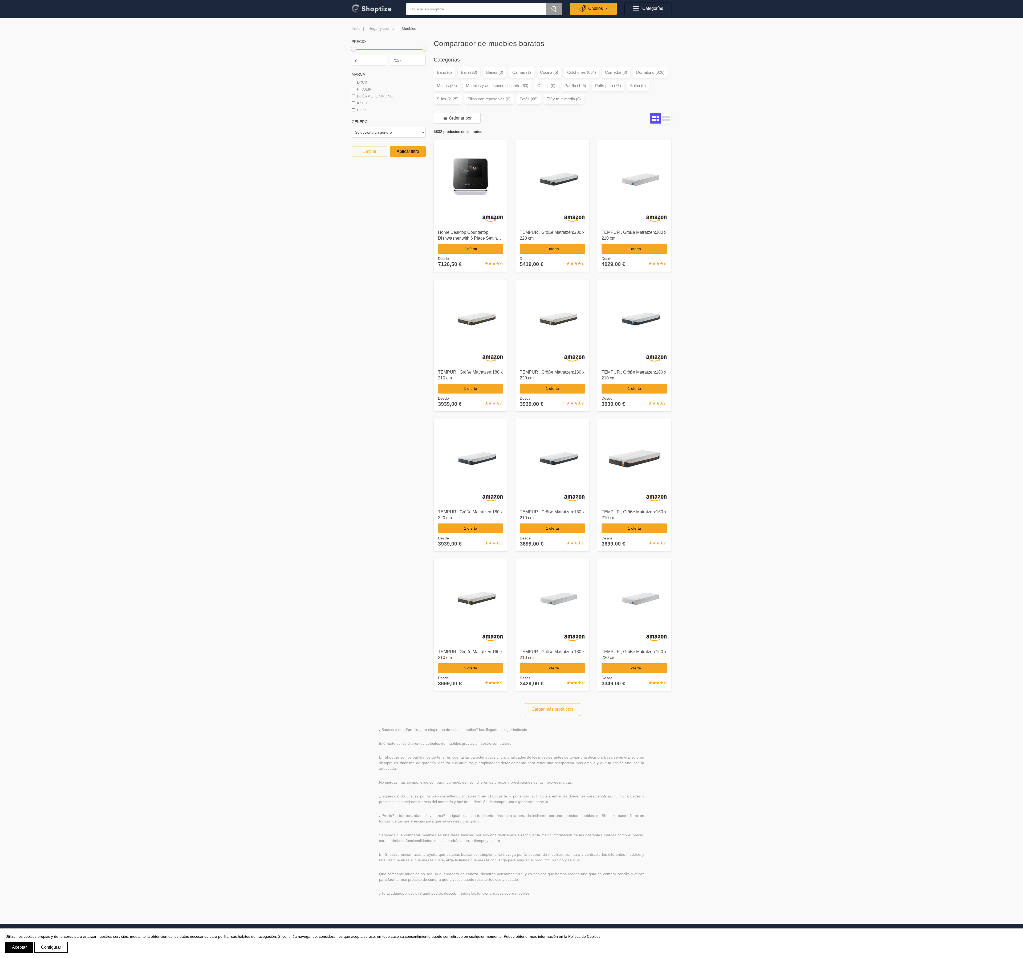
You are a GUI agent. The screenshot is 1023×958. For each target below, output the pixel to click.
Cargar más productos (552, 709)
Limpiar (369, 151)
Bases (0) (494, 72)
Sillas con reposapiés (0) (489, 99)
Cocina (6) (549, 72)
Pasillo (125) (575, 85)
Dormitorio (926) (650, 72)
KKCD (362, 103)
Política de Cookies (584, 936)
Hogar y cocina (381, 28)
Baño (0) (444, 72)
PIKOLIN (364, 89)
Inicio (356, 28)
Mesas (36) (447, 85)
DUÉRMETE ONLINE (375, 96)
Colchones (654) (581, 72)
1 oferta (470, 249)
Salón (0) (638, 85)
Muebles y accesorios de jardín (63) (497, 85)
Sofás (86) (528, 99)
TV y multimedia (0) (564, 99)
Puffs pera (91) (608, 85)
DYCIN (362, 82)
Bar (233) (469, 72)
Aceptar (19, 947)
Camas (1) (521, 72)
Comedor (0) (616, 72)
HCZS (362, 110)
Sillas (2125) (447, 99)
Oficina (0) (546, 85)
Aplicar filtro (408, 151)
